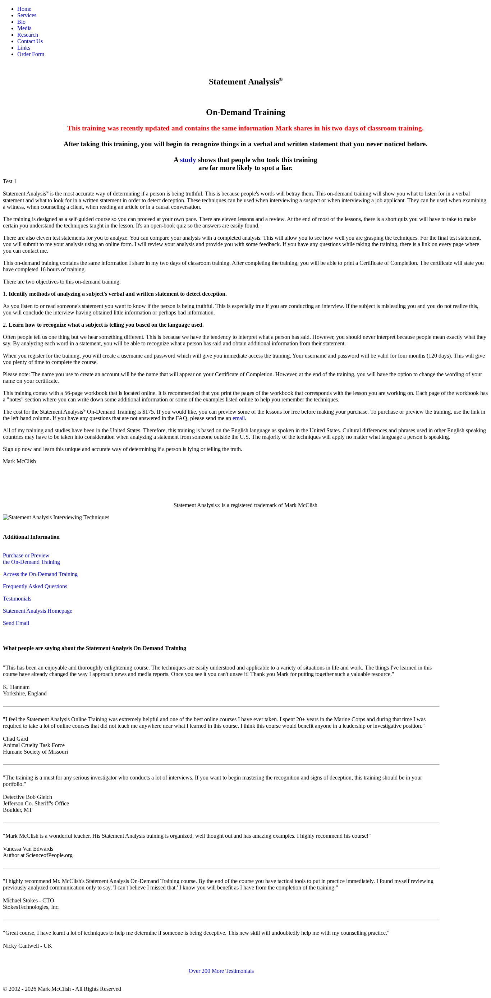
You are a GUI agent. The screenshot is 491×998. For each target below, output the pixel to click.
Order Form (30, 54)
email (239, 418)
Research (27, 35)
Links (23, 48)
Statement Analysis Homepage (37, 611)
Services (26, 15)
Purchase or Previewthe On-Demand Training (31, 558)
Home (24, 9)
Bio (21, 22)
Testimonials (17, 598)
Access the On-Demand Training (40, 574)
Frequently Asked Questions (35, 586)
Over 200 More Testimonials (221, 971)
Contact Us (30, 41)
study (188, 160)
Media (24, 28)
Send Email (16, 623)
